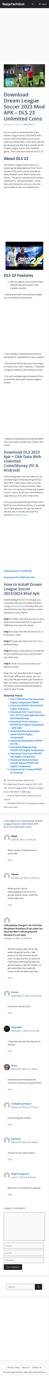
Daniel (14, 992)
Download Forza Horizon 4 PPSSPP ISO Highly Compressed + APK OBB (26, 724)
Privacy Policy (13, 1367)
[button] (32, 4)
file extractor (18, 606)
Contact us (36, 1367)
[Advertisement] (24, 35)
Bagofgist (16, 1027)
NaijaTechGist (13, 4)
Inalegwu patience (21, 1103)
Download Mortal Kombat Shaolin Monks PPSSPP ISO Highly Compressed (24, 763)
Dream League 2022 (18, 787)
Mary (14, 1065)
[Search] (38, 1287)
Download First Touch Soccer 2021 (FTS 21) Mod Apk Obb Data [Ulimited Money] (27, 715)
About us (26, 1367)
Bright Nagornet (20, 1173)
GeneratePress (39, 1372)
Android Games (15, 780)
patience (16, 1138)
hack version (21, 514)
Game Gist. (29, 780)
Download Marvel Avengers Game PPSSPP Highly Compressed (25, 734)
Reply (10, 860)
